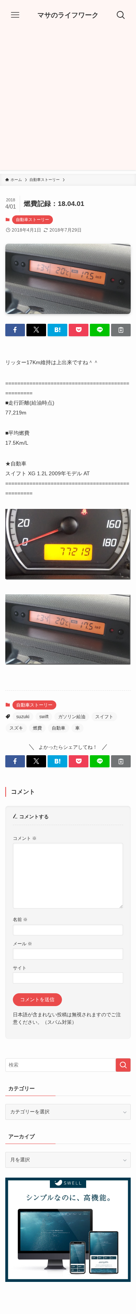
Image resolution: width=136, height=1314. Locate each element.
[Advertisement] (68, 102)
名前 (20, 919)
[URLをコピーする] (121, 330)
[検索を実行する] (123, 1065)
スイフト (104, 716)
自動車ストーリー (32, 219)
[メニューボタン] (15, 15)
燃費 (37, 728)
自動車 (58, 728)
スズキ (16, 728)
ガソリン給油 (71, 716)
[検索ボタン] (121, 15)
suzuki (22, 716)
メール (22, 943)
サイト (19, 967)
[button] (15, 330)
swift (43, 716)
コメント (25, 838)
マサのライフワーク (68, 15)
